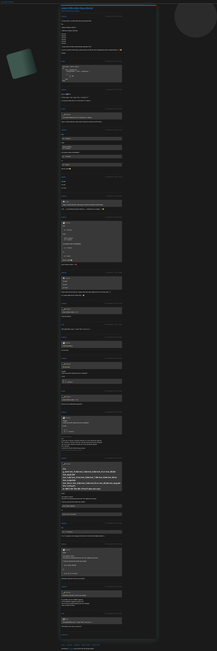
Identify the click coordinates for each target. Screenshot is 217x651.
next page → (65, 634)
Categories (69, 644)
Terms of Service (85, 644)
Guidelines (77, 644)
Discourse (71, 648)
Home (63, 644)
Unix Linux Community (7, 1)
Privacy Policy (96, 644)
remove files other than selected (77, 8)
